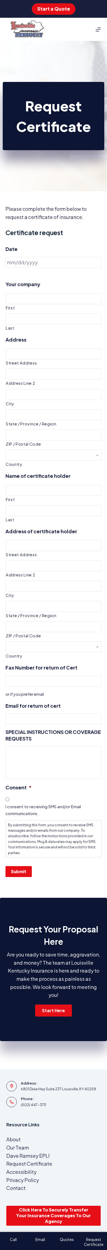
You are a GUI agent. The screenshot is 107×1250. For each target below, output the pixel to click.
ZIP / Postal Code (23, 444)
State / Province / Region (31, 423)
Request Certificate (29, 1163)
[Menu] (98, 29)
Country (14, 464)
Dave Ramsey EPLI (28, 1156)
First (10, 307)
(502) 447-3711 (33, 1105)
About (13, 1139)
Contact (16, 1188)
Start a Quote (53, 9)
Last (10, 327)
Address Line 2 (20, 383)
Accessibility (21, 1172)
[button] (53, 1011)
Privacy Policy (22, 1180)
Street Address (21, 362)
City (10, 403)
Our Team (17, 1147)
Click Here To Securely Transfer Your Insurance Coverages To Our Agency (53, 1215)
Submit (18, 871)
